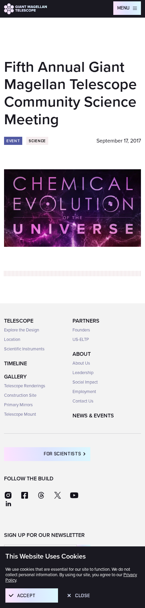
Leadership (82, 372)
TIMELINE (15, 363)
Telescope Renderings (24, 386)
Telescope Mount (20, 414)
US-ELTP (80, 339)
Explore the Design (21, 330)
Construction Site (20, 395)
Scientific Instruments (24, 349)
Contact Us (82, 401)
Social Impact (85, 382)
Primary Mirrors (18, 405)
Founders (81, 330)
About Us (81, 363)
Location (12, 339)
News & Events (93, 415)
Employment (84, 391)
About (81, 354)
